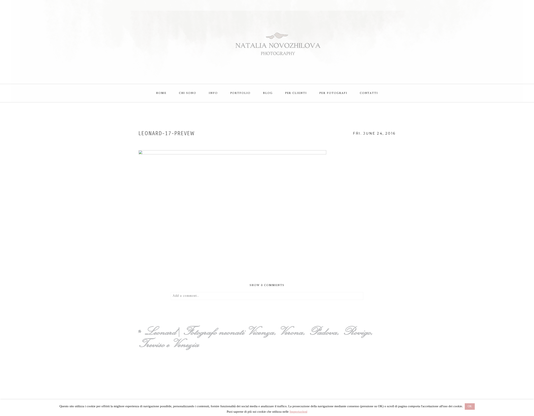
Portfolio (240, 93)
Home (161, 93)
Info (213, 93)
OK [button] (470, 406)
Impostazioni (298, 411)
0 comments (267, 285)
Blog (268, 93)
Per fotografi (333, 93)
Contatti (369, 93)
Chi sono (187, 93)
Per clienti (296, 93)
